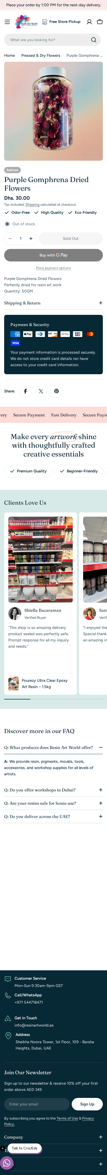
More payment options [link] (53, 268)
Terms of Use (67, 1118)
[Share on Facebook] (25, 391)
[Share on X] (41, 391)
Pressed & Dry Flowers (40, 55)
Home (9, 55)
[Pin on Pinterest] (56, 391)
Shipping (32, 204)
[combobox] (52, 40)
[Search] (94, 40)
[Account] (89, 22)
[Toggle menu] (7, 22)
